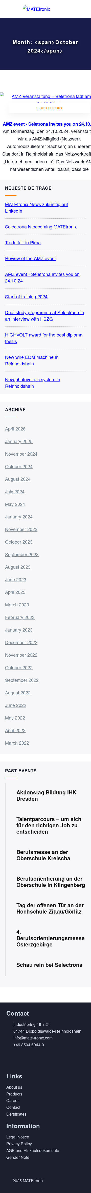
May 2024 (15, 504)
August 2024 (18, 478)
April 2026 (15, 428)
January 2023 (19, 629)
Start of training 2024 (26, 296)
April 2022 (15, 730)
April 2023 (15, 592)
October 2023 (19, 541)
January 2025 (19, 441)
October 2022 (19, 667)
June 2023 (15, 579)
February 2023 (20, 617)
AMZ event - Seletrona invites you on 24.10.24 (42, 277)
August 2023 (18, 566)
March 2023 (17, 604)
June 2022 (15, 705)
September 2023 (22, 554)
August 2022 (18, 692)
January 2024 (19, 516)
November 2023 (21, 529)
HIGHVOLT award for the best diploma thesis (43, 337)
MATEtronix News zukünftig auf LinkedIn (36, 207)
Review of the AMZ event (30, 258)
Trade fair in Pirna (23, 242)
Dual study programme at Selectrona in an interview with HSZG (44, 315)
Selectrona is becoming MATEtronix (41, 226)
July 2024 (15, 491)
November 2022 (21, 654)
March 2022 (17, 742)
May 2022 (15, 717)
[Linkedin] (12, 1059)
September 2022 (22, 680)
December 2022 (21, 642)
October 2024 (19, 466)
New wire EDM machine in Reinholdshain (31, 360)
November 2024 (21, 453)
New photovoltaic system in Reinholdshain (32, 382)
